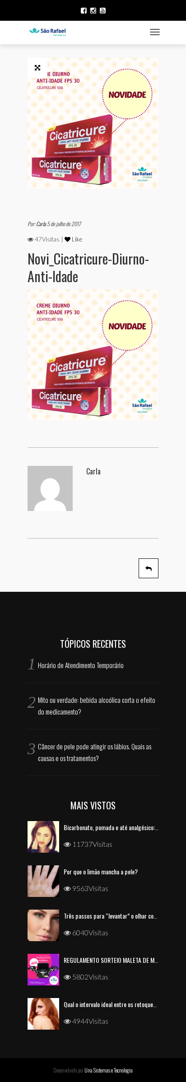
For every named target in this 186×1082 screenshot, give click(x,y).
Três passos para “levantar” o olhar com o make (120, 915)
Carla (41, 224)
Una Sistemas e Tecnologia (108, 1070)
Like (76, 239)
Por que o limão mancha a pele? (101, 871)
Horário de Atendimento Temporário (81, 665)
